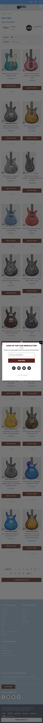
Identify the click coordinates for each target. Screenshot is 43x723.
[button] (40, 342)
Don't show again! (23, 375)
